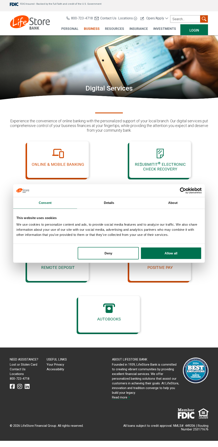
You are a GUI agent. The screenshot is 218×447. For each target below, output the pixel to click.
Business (92, 28)
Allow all (171, 253)
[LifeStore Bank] (30, 23)
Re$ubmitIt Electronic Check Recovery (160, 167)
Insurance (138, 28)
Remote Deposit (58, 267)
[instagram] (19, 386)
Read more (120, 397)
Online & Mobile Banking (58, 164)
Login (194, 30)
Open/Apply (155, 18)
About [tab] (173, 203)
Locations (126, 18)
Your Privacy (55, 364)
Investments (164, 28)
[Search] (204, 19)
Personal (70, 28)
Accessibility (55, 369)
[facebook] (12, 386)
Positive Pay (160, 267)
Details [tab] (109, 203)
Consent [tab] (45, 203)
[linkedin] (27, 386)
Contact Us (108, 18)
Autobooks (109, 319)
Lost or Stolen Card (23, 364)
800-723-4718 (82, 18)
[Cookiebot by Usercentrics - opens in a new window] (183, 190)
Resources (114, 28)
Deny (108, 253)
